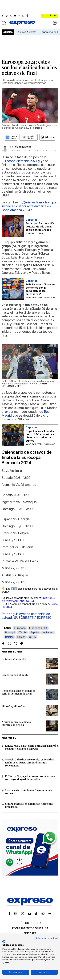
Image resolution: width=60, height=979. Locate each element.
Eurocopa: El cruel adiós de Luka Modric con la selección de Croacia (40, 226)
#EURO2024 (47, 597)
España (34, 632)
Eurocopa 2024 (38, 628)
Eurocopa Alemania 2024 (19, 161)
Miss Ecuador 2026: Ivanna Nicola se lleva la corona (28, 791)
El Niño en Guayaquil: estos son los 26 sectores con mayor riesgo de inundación (30, 777)
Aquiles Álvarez (27, 32)
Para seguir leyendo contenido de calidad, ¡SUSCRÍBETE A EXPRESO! (27, 616)
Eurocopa (20, 628)
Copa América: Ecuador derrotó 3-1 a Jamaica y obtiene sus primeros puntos (40, 435)
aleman (21, 636)
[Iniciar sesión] (55, 23)
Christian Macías (21, 146)
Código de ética (30, 923)
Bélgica (9, 636)
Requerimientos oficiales (30, 928)
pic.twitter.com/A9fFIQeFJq (18, 601)
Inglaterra (48, 632)
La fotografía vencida (14, 659)
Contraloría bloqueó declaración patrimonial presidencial (29, 805)
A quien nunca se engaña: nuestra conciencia (17, 723)
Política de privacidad (47, 938)
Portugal (10, 632)
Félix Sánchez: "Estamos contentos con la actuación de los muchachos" (40, 289)
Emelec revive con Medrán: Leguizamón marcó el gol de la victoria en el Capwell (31, 747)
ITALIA (22, 632)
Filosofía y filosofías (13, 706)
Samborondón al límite (15, 675)
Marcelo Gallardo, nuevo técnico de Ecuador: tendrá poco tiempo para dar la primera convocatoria (29, 762)
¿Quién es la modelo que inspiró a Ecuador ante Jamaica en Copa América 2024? (29, 206)
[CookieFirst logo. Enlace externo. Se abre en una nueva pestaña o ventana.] (3, 941)
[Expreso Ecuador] (30, 904)
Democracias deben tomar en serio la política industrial (19, 692)
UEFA (32, 636)
